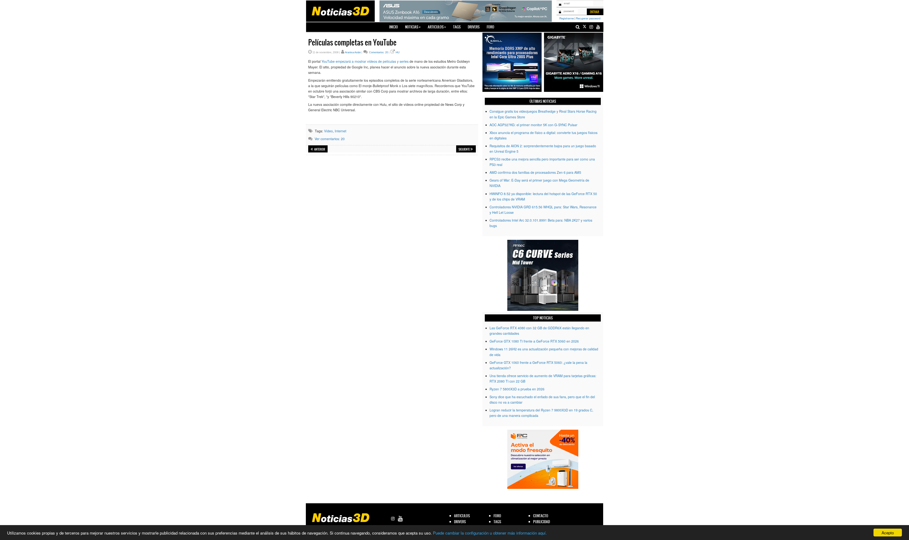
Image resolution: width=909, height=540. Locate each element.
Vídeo (328, 131)
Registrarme (566, 18)
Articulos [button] (436, 27)
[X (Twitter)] (584, 27)
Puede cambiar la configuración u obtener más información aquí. (490, 533)
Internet (340, 131)
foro (497, 515)
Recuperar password (588, 18)
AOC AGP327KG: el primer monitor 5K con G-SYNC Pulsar (533, 124)
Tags (457, 27)
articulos (462, 515)
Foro (490, 27)
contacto (540, 515)
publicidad (541, 521)
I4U (398, 52)
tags (497, 521)
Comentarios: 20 (378, 52)
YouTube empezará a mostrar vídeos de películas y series (365, 61)
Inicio (395, 27)
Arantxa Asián (353, 52)
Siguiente (464, 149)
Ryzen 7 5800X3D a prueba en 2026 (517, 389)
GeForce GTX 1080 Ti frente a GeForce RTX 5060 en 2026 (534, 341)
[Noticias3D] (340, 10)
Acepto (888, 533)
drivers (460, 521)
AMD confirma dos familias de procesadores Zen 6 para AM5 (535, 172)
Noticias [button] (411, 27)
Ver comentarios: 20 (330, 138)
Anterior (319, 149)
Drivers (474, 27)
